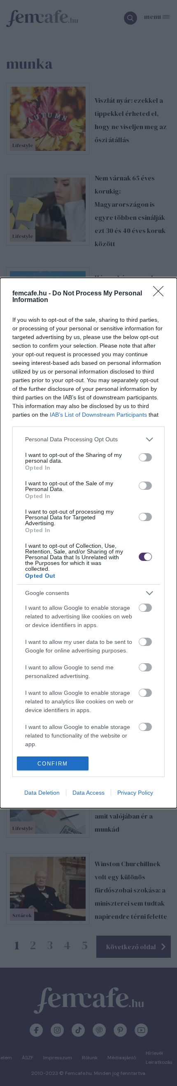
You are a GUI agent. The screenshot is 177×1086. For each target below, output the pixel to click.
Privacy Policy (135, 792)
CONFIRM (52, 764)
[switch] (145, 457)
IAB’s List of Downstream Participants (98, 414)
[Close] (161, 294)
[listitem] (88, 439)
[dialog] (88, 543)
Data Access (88, 792)
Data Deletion (42, 792)
